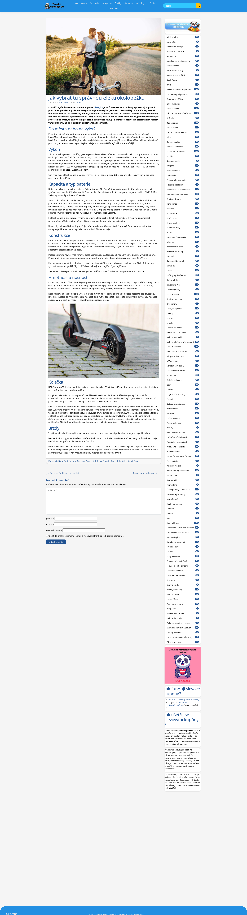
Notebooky (182, 375)
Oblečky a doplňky (182, 380)
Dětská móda (182, 127)
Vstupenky (182, 608)
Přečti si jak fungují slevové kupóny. (184, 699)
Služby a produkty (182, 504)
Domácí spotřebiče (182, 146)
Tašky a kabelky (182, 556)
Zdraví (106, 461)
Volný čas (97, 461)
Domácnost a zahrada (182, 151)
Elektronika (182, 175)
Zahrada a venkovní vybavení (182, 628)
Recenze (129, 3)
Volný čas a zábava (182, 604)
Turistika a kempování (182, 575)
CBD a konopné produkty (182, 94)
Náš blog (140, 3)
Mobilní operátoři (182, 337)
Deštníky (182, 118)
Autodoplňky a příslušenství (182, 61)
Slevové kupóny (175, 705)
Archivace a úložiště (182, 51)
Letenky (182, 323)
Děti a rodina (182, 123)
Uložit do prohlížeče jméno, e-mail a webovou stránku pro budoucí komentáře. (86, 535)
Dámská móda (182, 108)
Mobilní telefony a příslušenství (182, 342)
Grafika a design (182, 199)
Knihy (182, 270)
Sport (89, 461)
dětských (98, 107)
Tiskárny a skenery (182, 570)
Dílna (182, 137)
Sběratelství (182, 485)
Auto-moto (182, 56)
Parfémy (182, 413)
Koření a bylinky (182, 280)
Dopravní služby (182, 161)
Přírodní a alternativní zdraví (182, 456)
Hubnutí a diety (182, 227)
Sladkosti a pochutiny (182, 494)
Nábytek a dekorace (182, 356)
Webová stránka (54, 530)
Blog (60, 461)
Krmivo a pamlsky (182, 299)
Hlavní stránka (80, 3)
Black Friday (182, 80)
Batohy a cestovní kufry (182, 75)
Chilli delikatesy (182, 104)
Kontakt (114, 8)
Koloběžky (121, 461)
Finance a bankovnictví (182, 180)
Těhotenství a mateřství (182, 561)
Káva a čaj (182, 266)
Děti (66, 461)
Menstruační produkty (182, 332)
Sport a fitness (182, 523)
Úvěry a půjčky (182, 585)
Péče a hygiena (182, 418)
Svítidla (182, 551)
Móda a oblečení (182, 347)
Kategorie (107, 3)
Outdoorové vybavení (182, 404)
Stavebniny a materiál (182, 542)
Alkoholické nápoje (182, 46)
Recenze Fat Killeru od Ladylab (64, 473)
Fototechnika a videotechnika (182, 189)
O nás (152, 3)
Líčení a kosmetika (182, 327)
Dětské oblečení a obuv (182, 132)
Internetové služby (182, 246)
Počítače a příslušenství (182, 437)
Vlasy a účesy (182, 599)
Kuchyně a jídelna (182, 308)
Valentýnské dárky (182, 589)
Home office (182, 213)
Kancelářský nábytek (182, 261)
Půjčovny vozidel (182, 466)
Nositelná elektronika (182, 370)
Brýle (182, 85)
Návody (72, 461)
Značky (118, 3)
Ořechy (182, 389)
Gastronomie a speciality (182, 194)
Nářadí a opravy (182, 361)
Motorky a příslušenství (182, 351)
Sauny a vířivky (182, 480)
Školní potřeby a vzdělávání (182, 489)
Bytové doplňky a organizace (182, 89)
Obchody (94, 3)
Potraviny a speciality (182, 447)
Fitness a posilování (182, 185)
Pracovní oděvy (182, 451)
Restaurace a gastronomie (182, 470)
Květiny (182, 313)
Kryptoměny (182, 304)
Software (182, 508)
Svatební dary (182, 547)
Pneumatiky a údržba (182, 432)
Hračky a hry (182, 218)
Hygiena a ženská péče (182, 237)
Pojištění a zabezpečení (182, 442)
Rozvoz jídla (182, 475)
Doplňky (182, 156)
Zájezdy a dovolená (182, 632)
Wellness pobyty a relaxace (182, 623)
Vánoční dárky (182, 594)
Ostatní (182, 399)
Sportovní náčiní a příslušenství (182, 527)
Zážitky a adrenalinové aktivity (182, 637)
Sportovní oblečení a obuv (182, 532)
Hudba (182, 232)
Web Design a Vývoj (182, 618)
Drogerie (182, 166)
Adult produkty (182, 37)
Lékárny (182, 318)
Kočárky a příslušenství (182, 275)
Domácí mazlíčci (182, 142)
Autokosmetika (182, 65)
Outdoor (81, 461)
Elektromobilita (182, 170)
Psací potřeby (182, 461)
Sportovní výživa (182, 537)
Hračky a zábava (182, 223)
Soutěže (182, 513)
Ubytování (182, 580)
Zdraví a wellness (182, 642)
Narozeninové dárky (182, 366)
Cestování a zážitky (182, 99)
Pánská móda (182, 408)
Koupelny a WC (182, 285)
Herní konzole (182, 204)
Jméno (50, 518)
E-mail (50, 524)
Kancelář (182, 256)
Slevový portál (182, 499)
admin (79, 102)
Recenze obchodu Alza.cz (145, 473)
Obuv (182, 385)
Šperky (182, 518)
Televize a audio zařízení (182, 566)
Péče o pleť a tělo (182, 423)
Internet (182, 242)
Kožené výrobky (182, 289)
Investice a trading (182, 251)
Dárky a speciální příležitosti (182, 113)
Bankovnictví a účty (182, 70)
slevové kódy (183, 702)
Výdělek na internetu (182, 613)
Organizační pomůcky (182, 394)
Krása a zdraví (182, 294)
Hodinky (182, 208)
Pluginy (182, 427)
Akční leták (182, 42)
